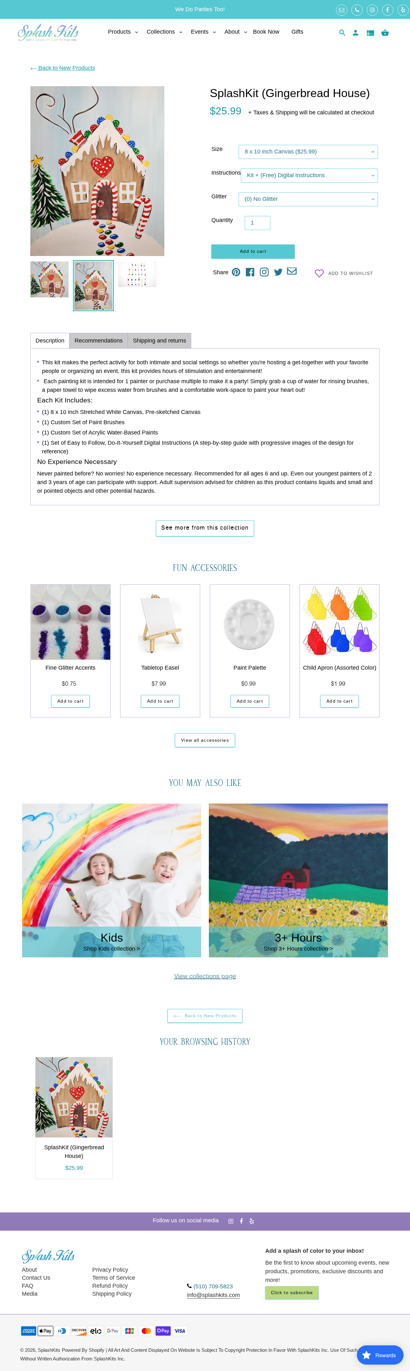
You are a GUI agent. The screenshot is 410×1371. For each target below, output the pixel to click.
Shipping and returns (159, 340)
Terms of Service (113, 1278)
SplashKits (49, 1350)
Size (217, 149)
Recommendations (99, 340)
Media (29, 1294)
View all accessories (205, 740)
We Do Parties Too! (200, 9)
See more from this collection (205, 528)
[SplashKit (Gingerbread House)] (74, 1098)
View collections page (205, 976)
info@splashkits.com (213, 1295)
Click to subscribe (292, 1292)
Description (50, 340)
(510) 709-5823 (213, 1286)
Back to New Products (66, 68)
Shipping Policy (112, 1294)
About (29, 1270)
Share (220, 272)
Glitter (219, 196)
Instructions (226, 172)
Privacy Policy (110, 1270)
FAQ (27, 1286)
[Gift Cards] (370, 33)
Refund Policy (110, 1286)
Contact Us (36, 1278)
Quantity (222, 220)
